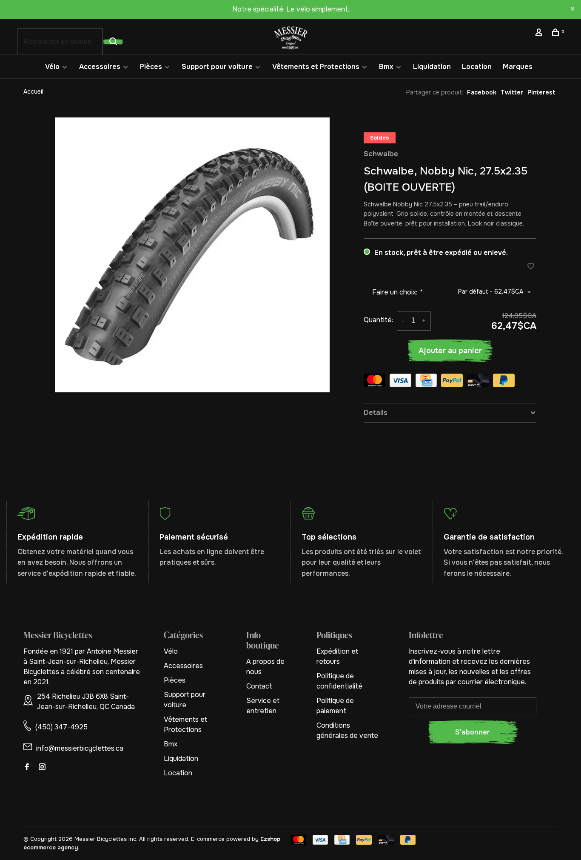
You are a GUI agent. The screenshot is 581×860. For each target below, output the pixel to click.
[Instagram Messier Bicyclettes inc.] (42, 767)
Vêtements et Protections (315, 66)
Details (375, 412)
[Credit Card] (426, 382)
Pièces (151, 66)
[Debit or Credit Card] (478, 382)
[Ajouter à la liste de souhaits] (530, 267)
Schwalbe (381, 153)
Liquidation (432, 66)
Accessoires (99, 66)
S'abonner (472, 732)
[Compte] (540, 33)
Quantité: (378, 319)
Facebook (481, 92)
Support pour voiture (217, 66)
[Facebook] (26, 767)
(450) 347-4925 (61, 727)
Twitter (512, 92)
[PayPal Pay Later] (504, 382)
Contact (259, 686)
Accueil (33, 91)
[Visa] (400, 382)
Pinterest (541, 92)
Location (477, 66)
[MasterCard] (374, 382)
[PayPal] (452, 382)
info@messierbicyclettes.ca (79, 748)
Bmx (386, 66)
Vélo (52, 66)
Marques (518, 66)
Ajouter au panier (450, 350)
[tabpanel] (192, 254)
